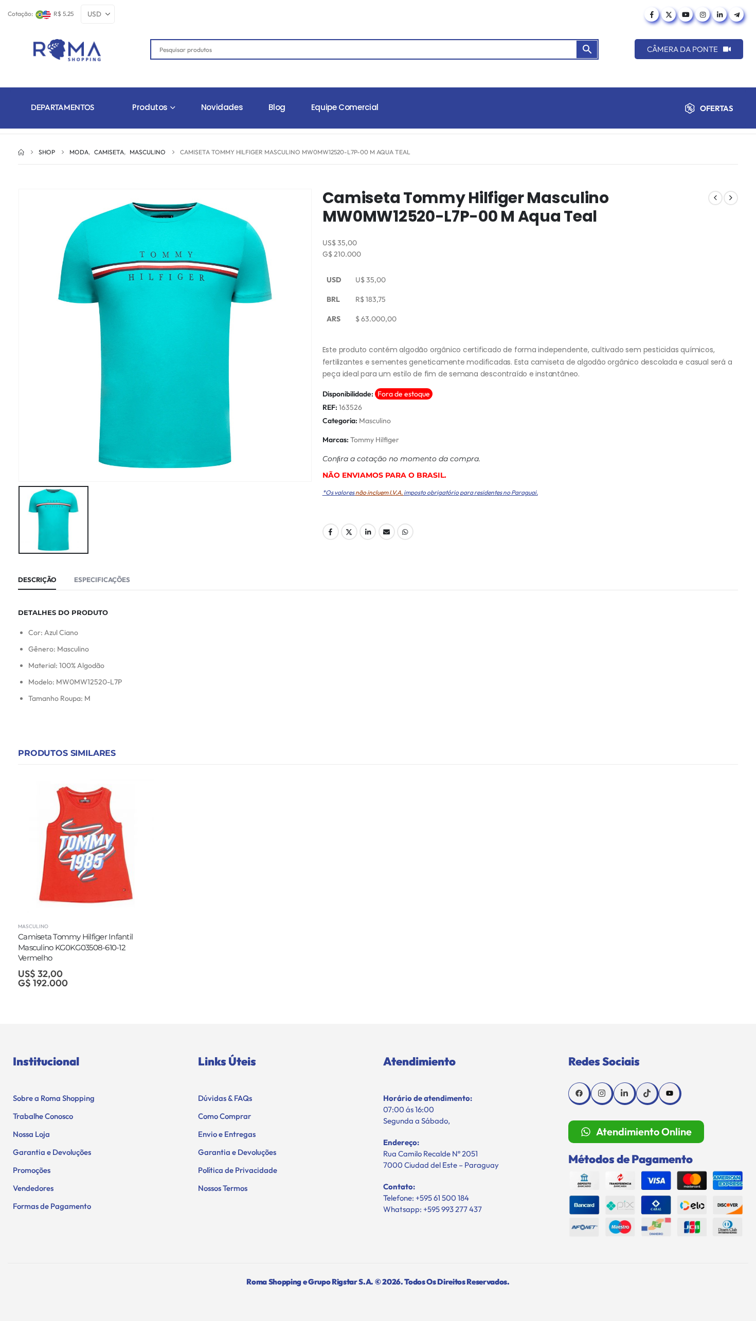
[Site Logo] (67, 50)
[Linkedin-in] (625, 1093)
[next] (731, 198)
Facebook (330, 531)
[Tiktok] (647, 1093)
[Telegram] (736, 14)
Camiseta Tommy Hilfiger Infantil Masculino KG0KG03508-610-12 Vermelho (75, 947)
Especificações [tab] (102, 579)
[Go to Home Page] (21, 152)
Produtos (150, 107)
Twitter (349, 531)
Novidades (222, 107)
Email (387, 531)
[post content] (86, 845)
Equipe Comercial (345, 107)
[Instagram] (702, 14)
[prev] (715, 198)
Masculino (375, 420)
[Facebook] (651, 14)
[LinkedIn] (719, 14)
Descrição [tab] (37, 579)
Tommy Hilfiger (374, 439)
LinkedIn (367, 531)
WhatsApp (405, 531)
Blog (276, 107)
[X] (668, 14)
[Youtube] (685, 14)
